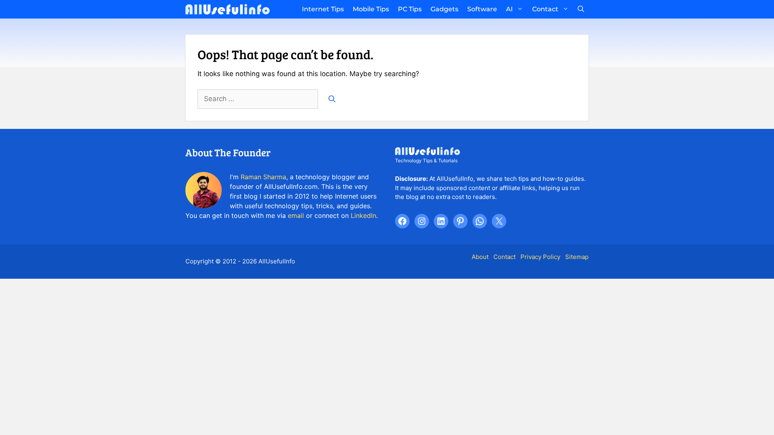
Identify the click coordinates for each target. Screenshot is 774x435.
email (296, 215)
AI (509, 9)
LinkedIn (363, 215)
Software (482, 9)
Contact (545, 9)
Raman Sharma (263, 177)
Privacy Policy (540, 257)
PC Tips (410, 9)
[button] (581, 9)
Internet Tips (323, 9)
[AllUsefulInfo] (227, 9)
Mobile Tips (371, 9)
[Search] (332, 99)
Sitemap (577, 257)
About (480, 257)
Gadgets (444, 9)
